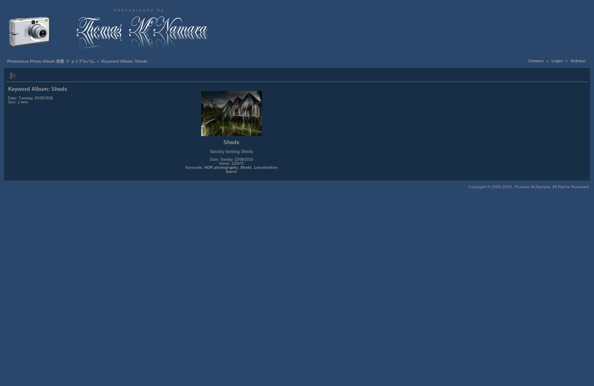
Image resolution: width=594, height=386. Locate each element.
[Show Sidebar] (13, 76)
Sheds (246, 168)
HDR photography (221, 168)
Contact (536, 61)
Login (557, 61)
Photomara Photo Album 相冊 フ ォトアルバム (51, 61)
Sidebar (578, 61)
